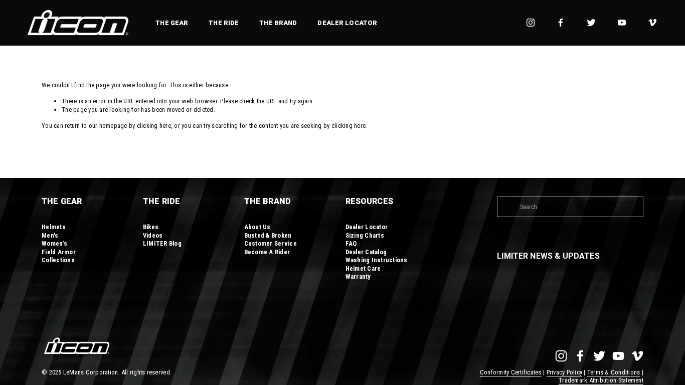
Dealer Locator (347, 23)
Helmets (54, 227)
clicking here (154, 125)
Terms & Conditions (613, 372)
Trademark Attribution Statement (601, 380)
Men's (50, 235)
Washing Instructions (377, 260)
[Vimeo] (652, 23)
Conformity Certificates (511, 372)
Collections (58, 260)
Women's (54, 243)
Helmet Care (363, 268)
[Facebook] (561, 23)
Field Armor (59, 252)
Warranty (358, 276)
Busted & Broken (268, 235)
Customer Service (270, 243)
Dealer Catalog (366, 252)
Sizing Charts (365, 235)
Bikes (150, 227)
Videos (153, 235)
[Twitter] (591, 23)
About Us (257, 227)
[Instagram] (531, 23)
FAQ (351, 243)
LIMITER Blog (162, 243)
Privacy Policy (565, 372)
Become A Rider (267, 252)
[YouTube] (622, 23)
